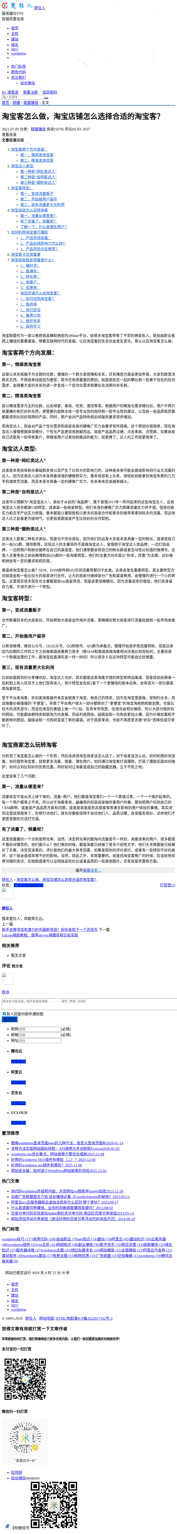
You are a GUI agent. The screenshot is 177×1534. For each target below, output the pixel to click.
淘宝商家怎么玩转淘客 (29, 210)
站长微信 (27, 83)
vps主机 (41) (46, 1245)
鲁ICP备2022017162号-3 (93, 1318)
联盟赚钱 (31, 103)
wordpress (18, 53)
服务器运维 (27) (28, 1250)
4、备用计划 (30, 315)
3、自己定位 (30, 310)
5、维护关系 (30, 321)
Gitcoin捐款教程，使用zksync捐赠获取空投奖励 (40, 935)
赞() (171, 885)
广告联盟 (21, 885)
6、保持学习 (30, 326)
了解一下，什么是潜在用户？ (44, 227)
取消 (5, 992)
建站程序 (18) (13, 1256)
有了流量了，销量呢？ (38, 221)
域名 (14, 45)
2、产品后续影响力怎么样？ (43, 243)
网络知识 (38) (67, 1245)
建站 (14, 39)
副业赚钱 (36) (89, 1245)
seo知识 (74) (87, 1239)
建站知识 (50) (140, 1239)
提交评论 (10, 1019)
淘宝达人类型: (22, 166)
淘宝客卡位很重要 (26, 254)
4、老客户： (30, 282)
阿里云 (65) (121, 1239)
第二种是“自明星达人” (38, 177)
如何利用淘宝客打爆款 (29, 232)
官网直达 (18, 1082)
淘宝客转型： (22, 188)
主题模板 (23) (132, 1250)
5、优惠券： (30, 288)
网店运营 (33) (132, 1245)
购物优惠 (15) (85, 1256)
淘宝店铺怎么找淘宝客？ (40, 293)
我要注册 (30, 92)
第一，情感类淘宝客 (36, 155)
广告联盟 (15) (107, 1256)
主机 (14, 34)
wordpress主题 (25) (56, 1250)
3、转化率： (30, 277)
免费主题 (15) (63, 1256)
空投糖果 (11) (128, 1256)
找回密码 (49, 92)
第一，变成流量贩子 (36, 194)
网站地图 (46, 1318)
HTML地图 (65, 1318)
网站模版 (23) (110, 1250)
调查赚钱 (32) (154, 1245)
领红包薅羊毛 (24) (85, 1250)
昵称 (14, 1029)
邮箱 (14, 1035)
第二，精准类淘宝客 (36, 160)
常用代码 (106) (44, 1239)
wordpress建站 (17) (38, 1256)
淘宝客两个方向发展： (29, 149)
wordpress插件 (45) (22, 1245)
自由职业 (36, 885)
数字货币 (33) (110, 1245)
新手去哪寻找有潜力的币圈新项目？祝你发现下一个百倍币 (50, 930)
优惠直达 (18, 1061)
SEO (14, 49)
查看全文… (92, 870)
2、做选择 (28, 304)
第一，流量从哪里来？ (38, 216)
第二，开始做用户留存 (38, 199)
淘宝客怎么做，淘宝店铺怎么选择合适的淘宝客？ (57, 880)
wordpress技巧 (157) (17, 1239)
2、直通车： (30, 271)
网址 (14, 1040)
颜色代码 (18, 72)
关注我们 (18, 77)
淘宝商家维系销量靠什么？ (33, 260)
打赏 (163, 885)
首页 (14, 28)
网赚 (16, 103)
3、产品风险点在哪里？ (39, 249)
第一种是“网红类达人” (38, 172)
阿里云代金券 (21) (157, 1250)
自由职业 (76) (67, 1239)
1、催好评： (30, 266)
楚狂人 (39, 8)
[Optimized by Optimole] (8, 1526)
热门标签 (18, 66)
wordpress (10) (150, 1256)
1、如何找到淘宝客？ (37, 299)
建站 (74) (104, 1239)
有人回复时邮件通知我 (24, 1014)
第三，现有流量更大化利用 (42, 205)
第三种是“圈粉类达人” (38, 183)
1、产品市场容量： (36, 238)
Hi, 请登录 (10, 92)
